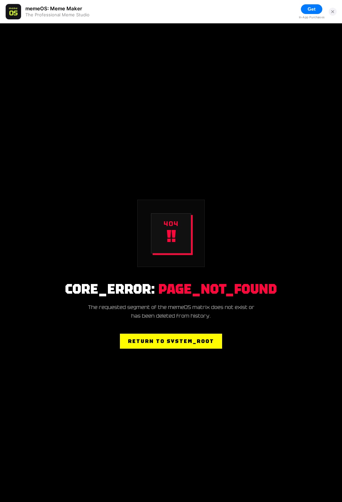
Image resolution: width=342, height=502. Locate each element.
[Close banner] (333, 12)
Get (312, 9)
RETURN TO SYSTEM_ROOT (171, 341)
